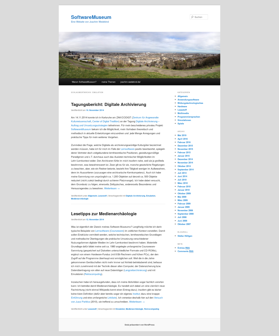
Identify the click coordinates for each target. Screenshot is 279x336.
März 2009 (183, 200)
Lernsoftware (127, 148)
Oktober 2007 (184, 224)
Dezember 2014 (185, 159)
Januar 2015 (184, 155)
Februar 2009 (184, 203)
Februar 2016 (184, 142)
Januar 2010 (184, 189)
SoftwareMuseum (91, 16)
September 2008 (186, 213)
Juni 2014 (182, 176)
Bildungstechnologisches (190, 102)
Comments (185, 251)
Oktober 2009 (184, 193)
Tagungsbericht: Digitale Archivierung (108, 104)
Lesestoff (102, 195)
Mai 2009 (182, 196)
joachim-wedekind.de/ (130, 81)
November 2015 (185, 148)
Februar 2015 (184, 152)
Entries (184, 247)
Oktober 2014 (184, 166)
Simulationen (184, 120)
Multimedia (183, 113)
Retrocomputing (93, 274)
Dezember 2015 (185, 145)
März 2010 (183, 183)
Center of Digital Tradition (105, 121)
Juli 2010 (182, 179)
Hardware (182, 106)
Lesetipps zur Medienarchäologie (104, 214)
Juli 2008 (182, 217)
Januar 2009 (184, 206)
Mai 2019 (182, 135)
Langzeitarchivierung (135, 270)
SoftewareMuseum (81, 129)
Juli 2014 (182, 172)
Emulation (150, 195)
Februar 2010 (184, 186)
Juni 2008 (182, 220)
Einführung (76, 297)
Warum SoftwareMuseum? (84, 81)
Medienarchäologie (79, 198)
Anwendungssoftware (188, 99)
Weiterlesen (112, 188)
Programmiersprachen (189, 116)
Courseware (116, 230)
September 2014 (186, 169)
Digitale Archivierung (135, 195)
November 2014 (185, 162)
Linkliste (112, 297)
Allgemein (92, 195)
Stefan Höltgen (185, 235)
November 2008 (185, 210)
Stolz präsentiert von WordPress (140, 324)
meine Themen (108, 81)
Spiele (181, 123)
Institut (136, 293)
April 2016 (183, 138)
